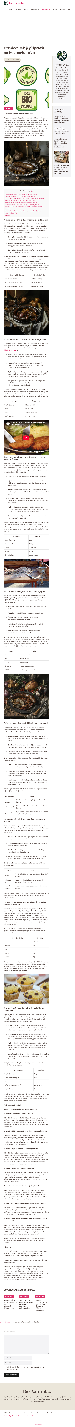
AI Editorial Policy (37, 1424)
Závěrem (7, 215)
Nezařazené (9, 1296)
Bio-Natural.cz (17, 3)
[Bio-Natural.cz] (6, 3)
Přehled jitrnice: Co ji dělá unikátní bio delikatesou (21, 194)
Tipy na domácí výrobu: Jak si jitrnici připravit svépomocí (23, 211)
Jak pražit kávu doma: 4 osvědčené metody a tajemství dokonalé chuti (61, 120)
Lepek (26, 9)
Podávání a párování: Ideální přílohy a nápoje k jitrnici (22, 205)
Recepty (45, 9)
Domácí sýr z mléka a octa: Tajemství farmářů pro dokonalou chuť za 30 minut (61, 169)
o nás (61, 99)
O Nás (55, 9)
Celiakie (18, 9)
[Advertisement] (37, 26)
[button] (69, 9)
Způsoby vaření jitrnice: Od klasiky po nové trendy (21, 203)
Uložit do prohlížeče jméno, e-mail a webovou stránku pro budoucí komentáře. (25, 1368)
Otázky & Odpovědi (11, 213)
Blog (10, 1416)
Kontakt (62, 9)
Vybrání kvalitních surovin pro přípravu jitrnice (20, 196)
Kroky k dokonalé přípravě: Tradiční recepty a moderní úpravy (24, 198)
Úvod (10, 9)
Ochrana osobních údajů (25, 1416)
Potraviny (34, 9)
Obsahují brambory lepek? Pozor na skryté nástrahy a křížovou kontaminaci (41, 1305)
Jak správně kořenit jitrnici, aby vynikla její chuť (20, 200)
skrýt (31, 191)
